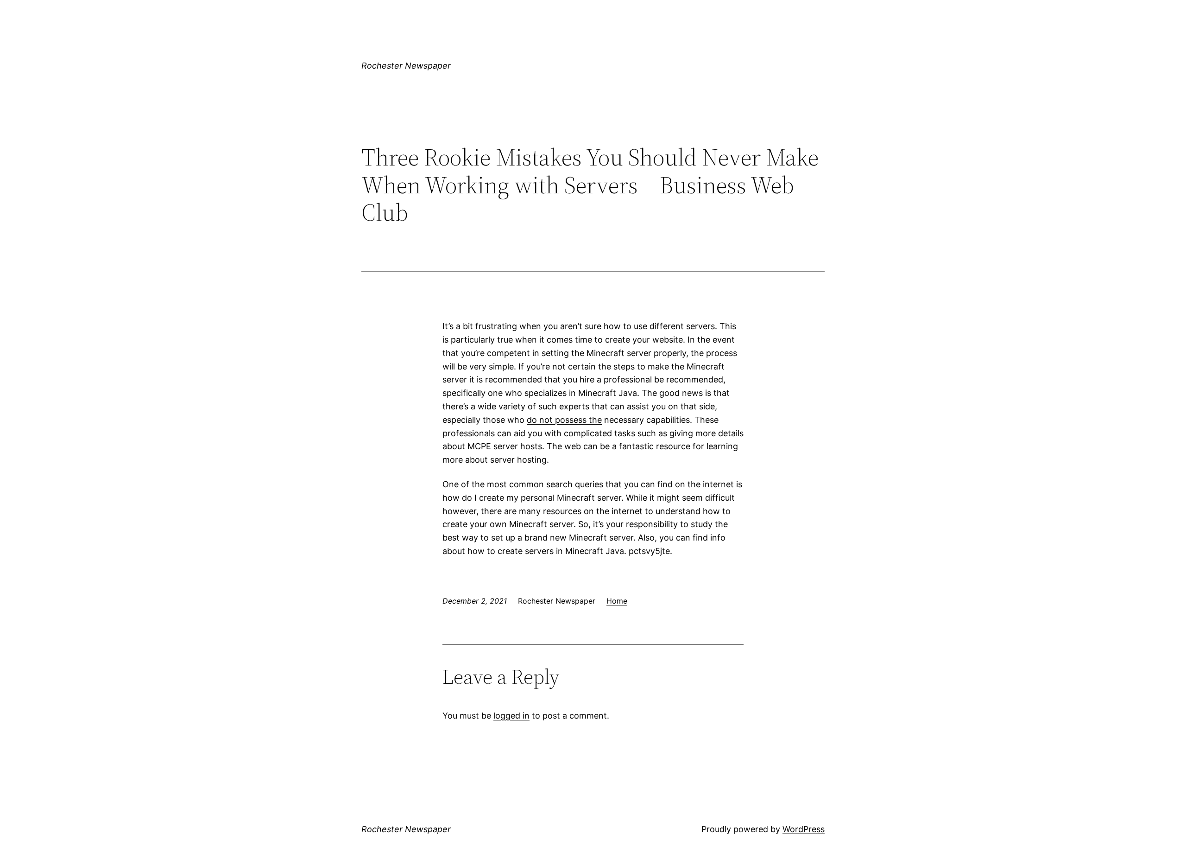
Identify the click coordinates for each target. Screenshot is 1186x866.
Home (616, 600)
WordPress (803, 829)
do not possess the (564, 420)
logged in (511, 715)
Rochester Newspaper (406, 65)
